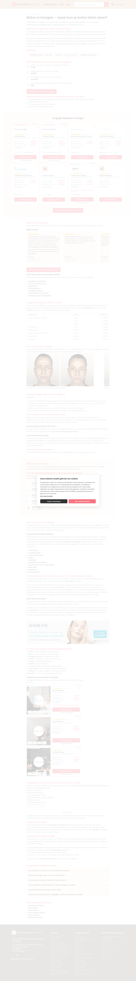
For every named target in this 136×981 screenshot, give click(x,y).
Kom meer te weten (46, 496)
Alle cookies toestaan (82, 501)
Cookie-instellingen (54, 501)
